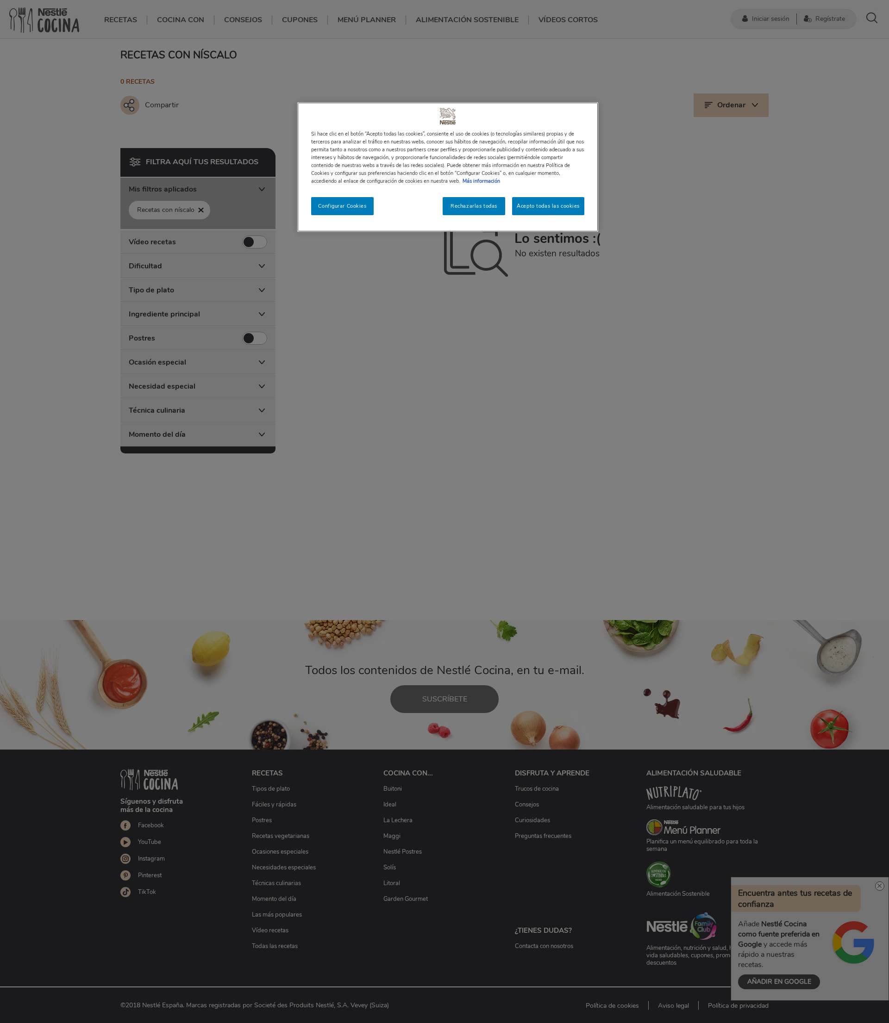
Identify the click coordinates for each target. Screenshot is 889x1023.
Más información (481, 181)
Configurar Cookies (342, 206)
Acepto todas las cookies (548, 206)
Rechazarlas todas (474, 206)
